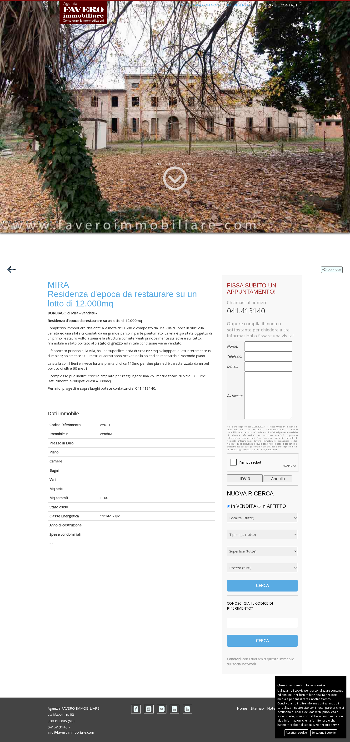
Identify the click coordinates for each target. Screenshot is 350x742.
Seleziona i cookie (324, 733)
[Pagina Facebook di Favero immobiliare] (136, 709)
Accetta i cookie (296, 733)
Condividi (333, 270)
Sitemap (257, 708)
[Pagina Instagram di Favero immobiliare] (149, 709)
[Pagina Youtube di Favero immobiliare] (187, 709)
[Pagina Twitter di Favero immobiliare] (161, 709)
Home (242, 708)
